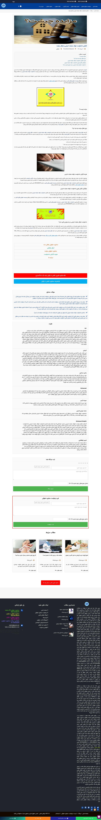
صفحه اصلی (95, 6)
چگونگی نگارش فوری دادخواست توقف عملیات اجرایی (75, 63)
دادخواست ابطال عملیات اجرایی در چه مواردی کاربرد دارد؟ (74, 65)
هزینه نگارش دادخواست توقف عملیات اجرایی (77, 60)
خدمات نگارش (66, 6)
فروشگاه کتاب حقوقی (42, 620)
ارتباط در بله (12, 818)
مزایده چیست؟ (83, 56)
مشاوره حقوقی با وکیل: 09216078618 (12, 615)
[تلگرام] (89, 808)
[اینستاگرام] (92, 808)
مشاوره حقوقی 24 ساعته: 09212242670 (12, 611)
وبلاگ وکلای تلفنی (42, 615)
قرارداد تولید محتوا (64, 609)
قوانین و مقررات (43, 627)
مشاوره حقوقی (49, 6)
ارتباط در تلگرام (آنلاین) (62, 818)
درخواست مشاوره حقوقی (86, 6)
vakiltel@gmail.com (14, 625)
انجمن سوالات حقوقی (75, 6)
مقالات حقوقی (57, 6)
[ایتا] (95, 810)
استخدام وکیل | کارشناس (41, 622)
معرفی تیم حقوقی (42, 625)
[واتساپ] (82, 808)
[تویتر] (98, 808)
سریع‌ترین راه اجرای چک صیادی (61, 633)
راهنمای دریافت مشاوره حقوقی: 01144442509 (10, 622)
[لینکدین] (86, 808)
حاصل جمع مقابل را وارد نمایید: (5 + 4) (78, 483)
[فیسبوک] (95, 808)
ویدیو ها (45, 618)
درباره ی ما (41, 6)
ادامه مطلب (85, 570)
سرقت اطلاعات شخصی (63, 617)
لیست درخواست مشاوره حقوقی (68, 814)
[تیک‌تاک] (92, 810)
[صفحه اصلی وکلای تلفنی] (86, 604)
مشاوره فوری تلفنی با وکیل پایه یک (50, 583)
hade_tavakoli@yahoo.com (12, 627)
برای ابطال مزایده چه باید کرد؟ (80, 58)
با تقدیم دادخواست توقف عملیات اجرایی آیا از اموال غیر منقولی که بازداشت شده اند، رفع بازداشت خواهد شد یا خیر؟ (59, 313)
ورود (13, 1)
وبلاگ (79, 814)
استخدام (58, 814)
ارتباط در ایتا (37, 818)
